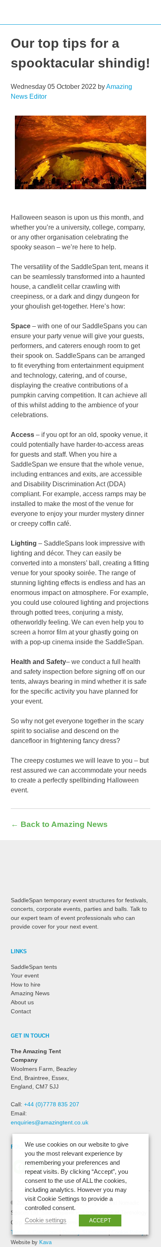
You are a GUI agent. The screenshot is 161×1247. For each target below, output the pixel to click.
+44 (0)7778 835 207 (51, 1104)
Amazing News (30, 993)
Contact (21, 1011)
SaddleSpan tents (34, 967)
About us (22, 1002)
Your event (25, 975)
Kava (45, 1242)
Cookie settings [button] (45, 1220)
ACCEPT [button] (100, 1220)
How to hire (25, 984)
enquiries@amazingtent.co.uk (49, 1122)
